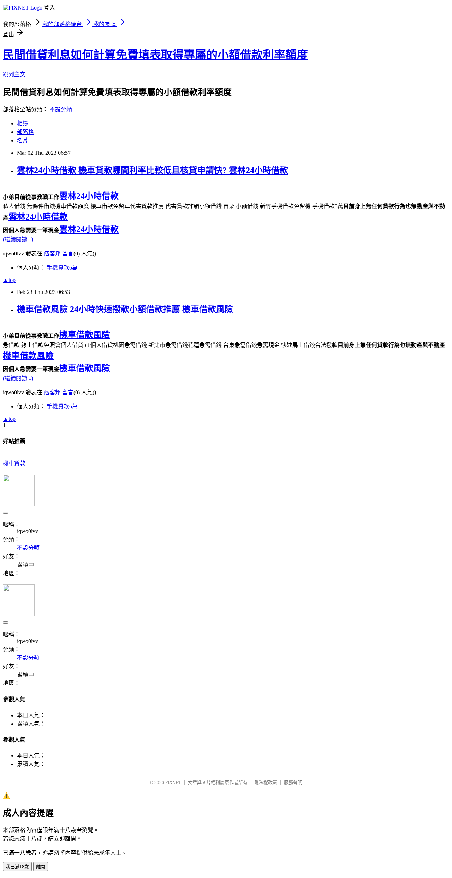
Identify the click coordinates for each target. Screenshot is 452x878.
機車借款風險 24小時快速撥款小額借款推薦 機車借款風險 (125, 309)
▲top (9, 280)
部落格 (25, 132)
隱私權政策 (265, 782)
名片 (22, 140)
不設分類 (60, 109)
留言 (67, 254)
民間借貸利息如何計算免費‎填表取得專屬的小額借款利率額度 (155, 54)
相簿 (22, 123)
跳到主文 (14, 74)
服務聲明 (293, 782)
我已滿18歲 (17, 867)
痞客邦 (52, 254)
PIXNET (173, 782)
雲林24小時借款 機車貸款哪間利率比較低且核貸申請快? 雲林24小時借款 (152, 170)
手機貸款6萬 (62, 268)
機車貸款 (14, 463)
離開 (40, 867)
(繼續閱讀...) (18, 239)
